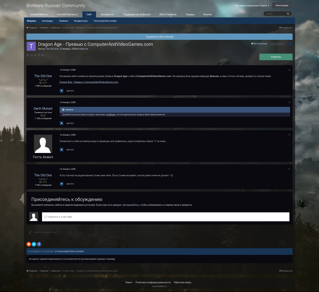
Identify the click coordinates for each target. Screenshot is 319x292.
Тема (128, 282)
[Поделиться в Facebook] (39, 244)
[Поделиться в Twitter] (34, 244)
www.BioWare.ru (39, 14)
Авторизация (260, 43)
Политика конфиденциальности (153, 282)
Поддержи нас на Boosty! (137, 14)
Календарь (47, 21)
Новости (83, 48)
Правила (63, 21)
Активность (107, 14)
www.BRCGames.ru (67, 14)
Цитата (70, 90)
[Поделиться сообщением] (289, 70)
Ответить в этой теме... (60, 216)
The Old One (51, 48)
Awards (208, 14)
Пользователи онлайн (105, 21)
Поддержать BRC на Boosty (159, 36)
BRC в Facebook (168, 14)
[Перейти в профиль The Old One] (31, 46)
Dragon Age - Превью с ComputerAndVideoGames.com (89, 82)
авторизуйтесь (131, 205)
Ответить (276, 57)
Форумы (31, 21)
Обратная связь (182, 282)
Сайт (89, 14)
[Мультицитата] (61, 91)
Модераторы (81, 21)
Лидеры (190, 14)
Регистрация (282, 5)
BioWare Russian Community (55, 5)
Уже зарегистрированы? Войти (251, 5)
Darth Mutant (43, 108)
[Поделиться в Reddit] (28, 244)
